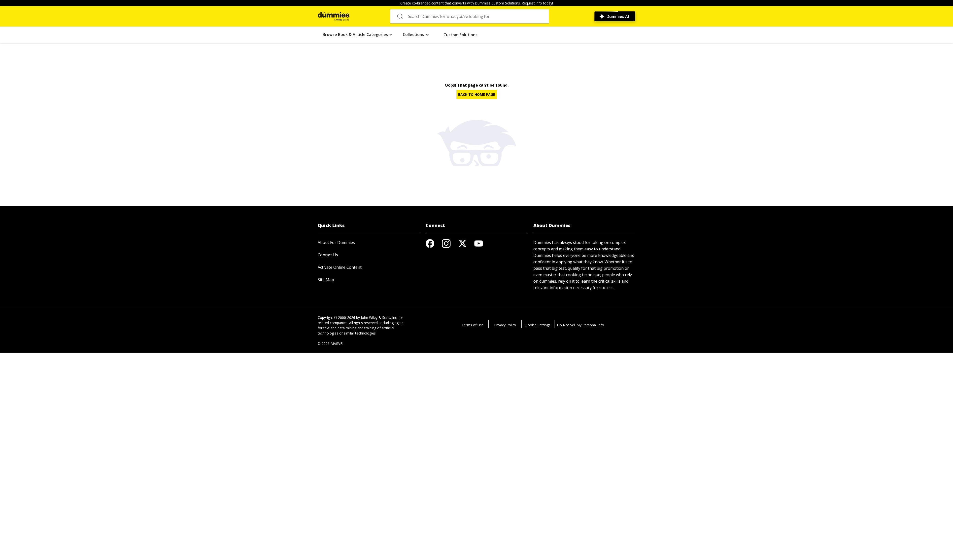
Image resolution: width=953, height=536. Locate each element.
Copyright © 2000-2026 (336, 317)
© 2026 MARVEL (331, 343)
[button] (358, 35)
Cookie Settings (537, 325)
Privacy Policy (505, 325)
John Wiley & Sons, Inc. (379, 317)
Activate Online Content (340, 267)
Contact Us (328, 255)
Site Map (326, 279)
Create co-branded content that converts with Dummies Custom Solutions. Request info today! (476, 3)
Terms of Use (473, 325)
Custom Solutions (460, 34)
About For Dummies (336, 242)
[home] (333, 16)
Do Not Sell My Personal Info (580, 325)
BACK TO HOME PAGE (476, 94)
